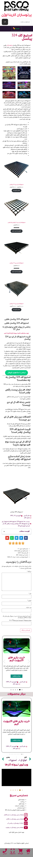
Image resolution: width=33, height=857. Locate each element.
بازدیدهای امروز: (23, 549)
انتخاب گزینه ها (16, 190)
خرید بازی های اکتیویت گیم (16, 659)
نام (30, 593)
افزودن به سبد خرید (16, 231)
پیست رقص (10, 524)
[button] (4, 531)
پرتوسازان (10, 45)
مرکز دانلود (22, 804)
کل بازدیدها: (24, 553)
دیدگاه (29, 571)
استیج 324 (20, 521)
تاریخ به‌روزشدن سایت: (22, 557)
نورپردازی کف (22, 526)
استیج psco (12, 521)
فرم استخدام (21, 808)
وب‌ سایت (28, 607)
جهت (27, 333)
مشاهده (23, 333)
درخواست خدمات (20, 806)
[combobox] (20, 22)
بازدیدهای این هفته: (22, 551)
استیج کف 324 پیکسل (20, 524)
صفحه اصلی (21, 800)
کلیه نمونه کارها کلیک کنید (12, 333)
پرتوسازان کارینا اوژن (16, 15)
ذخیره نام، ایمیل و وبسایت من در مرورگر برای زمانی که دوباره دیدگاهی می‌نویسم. (17, 617)
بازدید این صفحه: (23, 555)
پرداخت (22, 802)
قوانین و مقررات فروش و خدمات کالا (15, 810)
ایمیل (29, 600)
